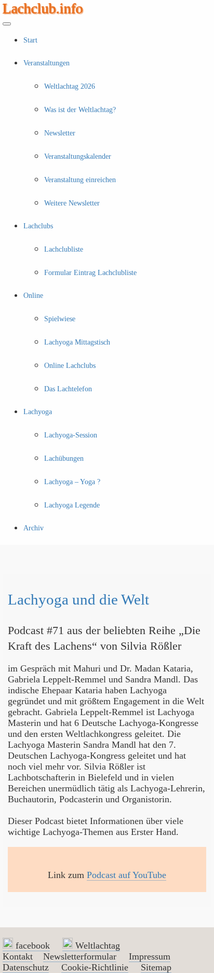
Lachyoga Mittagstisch (77, 342)
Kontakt (18, 956)
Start (30, 40)
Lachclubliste (63, 249)
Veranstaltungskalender (77, 156)
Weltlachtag (96, 945)
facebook (31, 945)
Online (33, 295)
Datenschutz (26, 967)
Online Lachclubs (70, 365)
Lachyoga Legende (72, 505)
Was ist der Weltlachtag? (80, 110)
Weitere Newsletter (72, 203)
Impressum (149, 956)
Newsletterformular (79, 956)
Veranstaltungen (46, 63)
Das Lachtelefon (68, 389)
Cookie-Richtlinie (94, 967)
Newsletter (59, 133)
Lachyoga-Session (70, 435)
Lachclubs (38, 226)
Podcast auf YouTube (126, 875)
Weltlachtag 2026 (69, 86)
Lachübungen (64, 458)
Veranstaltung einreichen (80, 180)
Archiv (33, 528)
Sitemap (156, 967)
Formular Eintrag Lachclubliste (90, 273)
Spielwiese (59, 319)
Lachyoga (37, 412)
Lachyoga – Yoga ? (72, 482)
